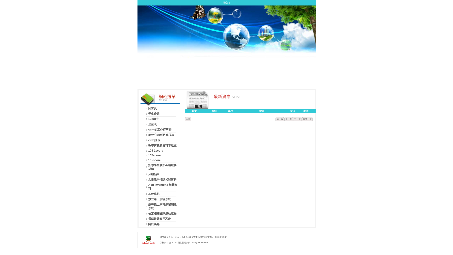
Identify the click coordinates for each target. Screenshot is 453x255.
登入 (225, 2)
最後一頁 (307, 119)
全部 (188, 119)
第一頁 (280, 119)
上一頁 (288, 119)
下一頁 (297, 119)
